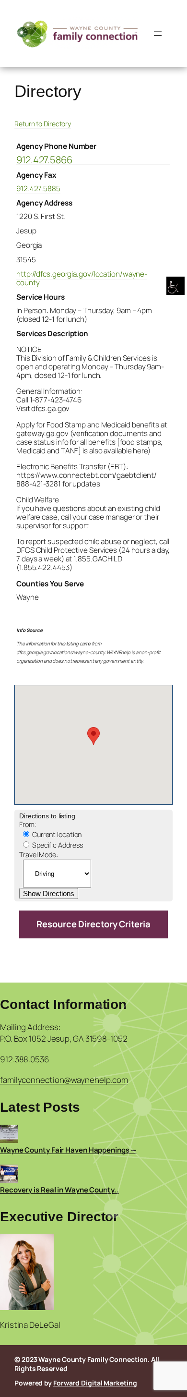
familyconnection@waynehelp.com (64, 1079)
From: (27, 824)
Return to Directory (42, 123)
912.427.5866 (44, 160)
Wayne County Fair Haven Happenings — (68, 1150)
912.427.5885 (38, 188)
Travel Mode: (38, 854)
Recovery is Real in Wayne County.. (59, 1190)
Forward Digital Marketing (95, 1382)
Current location (56, 834)
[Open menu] (158, 33)
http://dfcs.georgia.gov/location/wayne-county (81, 278)
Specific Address (57, 845)
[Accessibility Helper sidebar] (175, 286)
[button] (93, 736)
